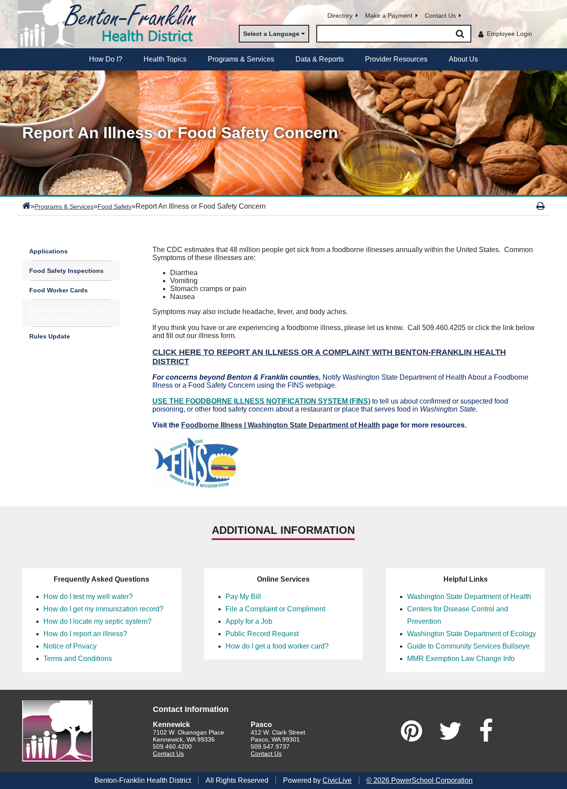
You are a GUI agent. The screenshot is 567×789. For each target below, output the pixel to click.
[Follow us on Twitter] (450, 731)
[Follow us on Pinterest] (411, 731)
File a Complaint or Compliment (275, 609)
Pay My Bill (243, 596)
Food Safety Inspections (66, 270)
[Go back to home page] (111, 24)
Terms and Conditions (77, 658)
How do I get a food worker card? (277, 646)
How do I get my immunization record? (103, 609)
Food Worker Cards (58, 290)
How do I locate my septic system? (97, 621)
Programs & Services (64, 206)
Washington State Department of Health (469, 596)
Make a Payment (388, 15)
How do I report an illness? (85, 633)
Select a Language (271, 33)
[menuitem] (105, 59)
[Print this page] (540, 206)
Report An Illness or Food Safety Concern (68, 313)
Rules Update (49, 336)
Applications (48, 251)
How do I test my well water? (88, 596)
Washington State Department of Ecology (471, 633)
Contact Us (440, 15)
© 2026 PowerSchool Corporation (419, 780)
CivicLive (337, 780)
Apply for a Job (248, 621)
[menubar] (283, 59)
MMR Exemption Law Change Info (461, 658)
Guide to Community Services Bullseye (468, 646)
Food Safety (114, 206)
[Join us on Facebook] (486, 731)
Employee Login (509, 33)
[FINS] (196, 485)
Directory (340, 15)
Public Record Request (262, 633)
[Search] (459, 34)
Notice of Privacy (70, 646)
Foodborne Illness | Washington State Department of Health (280, 425)
